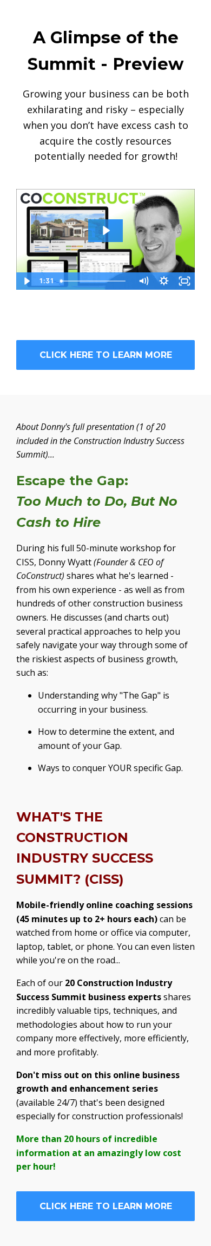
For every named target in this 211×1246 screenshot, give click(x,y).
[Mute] (143, 281)
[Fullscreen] (184, 281)
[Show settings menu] (164, 281)
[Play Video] (26, 281)
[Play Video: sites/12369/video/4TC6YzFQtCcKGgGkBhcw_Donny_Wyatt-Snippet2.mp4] (105, 230)
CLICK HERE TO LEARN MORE (105, 355)
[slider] (95, 281)
